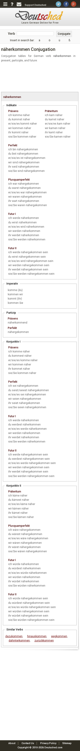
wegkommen (59, 636)
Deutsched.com (53, 747)
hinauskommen (36, 636)
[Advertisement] (40, 77)
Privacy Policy (48, 743)
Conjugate (64, 33)
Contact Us (28, 743)
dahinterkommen (19, 640)
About (11, 743)
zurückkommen (44, 640)
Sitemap (67, 743)
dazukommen (13, 636)
